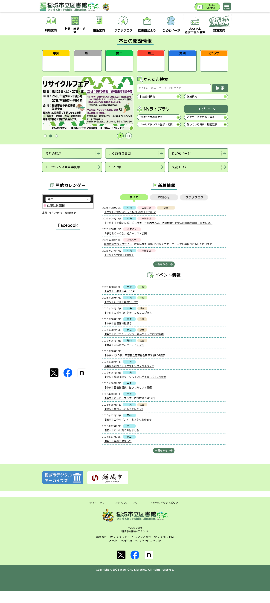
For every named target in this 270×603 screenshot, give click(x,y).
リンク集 (114, 167)
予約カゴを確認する (151, 117)
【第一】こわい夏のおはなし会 (121, 430)
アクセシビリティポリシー (165, 503)
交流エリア (179, 167)
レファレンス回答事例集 (62, 167)
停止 (128, 136)
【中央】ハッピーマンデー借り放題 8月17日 (129, 398)
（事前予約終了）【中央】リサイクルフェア (129, 366)
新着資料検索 (147, 96)
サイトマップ (97, 502)
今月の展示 (53, 153)
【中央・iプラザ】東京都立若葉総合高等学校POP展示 (134, 355)
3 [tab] (56, 136)
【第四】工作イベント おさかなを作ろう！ (129, 419)
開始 (120, 136)
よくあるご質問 (120, 153)
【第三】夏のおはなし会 (117, 441)
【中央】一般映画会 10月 (119, 291)
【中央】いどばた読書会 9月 (121, 302)
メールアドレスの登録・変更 (156, 124)
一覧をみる (161, 264)
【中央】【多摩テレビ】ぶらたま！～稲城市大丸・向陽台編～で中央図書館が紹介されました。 (158, 222)
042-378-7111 (120, 536)
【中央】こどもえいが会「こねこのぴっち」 (129, 312)
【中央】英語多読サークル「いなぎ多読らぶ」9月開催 (135, 376)
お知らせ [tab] (164, 197)
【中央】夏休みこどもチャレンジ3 (123, 409)
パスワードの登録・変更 (201, 117)
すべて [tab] (134, 197)
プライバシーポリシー (127, 503)
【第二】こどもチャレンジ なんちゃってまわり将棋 (134, 334)
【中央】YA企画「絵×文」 (119, 254)
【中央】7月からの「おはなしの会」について (130, 212)
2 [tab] (50, 136)
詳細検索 (192, 96)
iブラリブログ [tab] (194, 197)
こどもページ (181, 153)
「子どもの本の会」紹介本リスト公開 (125, 233)
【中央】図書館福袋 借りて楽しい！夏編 (128, 387)
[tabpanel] (88, 103)
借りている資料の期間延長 (202, 124)
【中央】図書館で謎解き (117, 323)
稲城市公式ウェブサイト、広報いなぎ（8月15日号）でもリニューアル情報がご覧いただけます (158, 244)
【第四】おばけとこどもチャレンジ (124, 344)
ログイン (206, 109)
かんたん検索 (155, 79)
